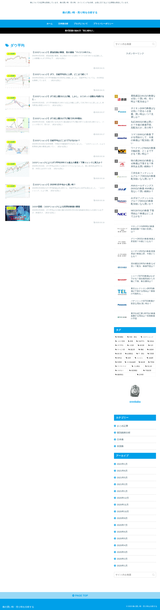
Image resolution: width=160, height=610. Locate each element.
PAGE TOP (81, 595)
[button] (153, 44)
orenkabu (135, 401)
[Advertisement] (135, 72)
